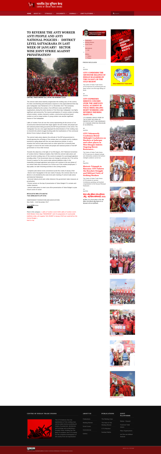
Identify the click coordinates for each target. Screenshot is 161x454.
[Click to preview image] (52, 77)
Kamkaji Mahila (106, 432)
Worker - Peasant (125, 421)
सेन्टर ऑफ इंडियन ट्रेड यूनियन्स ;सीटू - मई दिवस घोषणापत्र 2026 (94, 195)
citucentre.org (30, 451)
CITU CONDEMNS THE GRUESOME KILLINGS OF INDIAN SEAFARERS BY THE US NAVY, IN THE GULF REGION (94, 77)
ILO (88, 50)
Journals (72, 13)
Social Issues (88, 44)
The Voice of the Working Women (106, 424)
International (88, 48)
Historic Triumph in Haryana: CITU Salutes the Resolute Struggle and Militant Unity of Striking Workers (93, 171)
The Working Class (107, 419)
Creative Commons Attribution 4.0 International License (58, 451)
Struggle (48, 13)
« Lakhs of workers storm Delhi (51, 212)
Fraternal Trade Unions (125, 426)
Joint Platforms (86, 13)
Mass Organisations (126, 431)
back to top (30, 220)
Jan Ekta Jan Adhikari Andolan (126, 435)
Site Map (132, 448)
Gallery (87, 54)
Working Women (89, 42)
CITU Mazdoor (106, 428)
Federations (88, 40)
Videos (89, 56)
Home (29, 13)
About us (125, 448)
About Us (37, 13)
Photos (89, 58)
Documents (60, 13)
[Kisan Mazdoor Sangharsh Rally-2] (122, 46)
